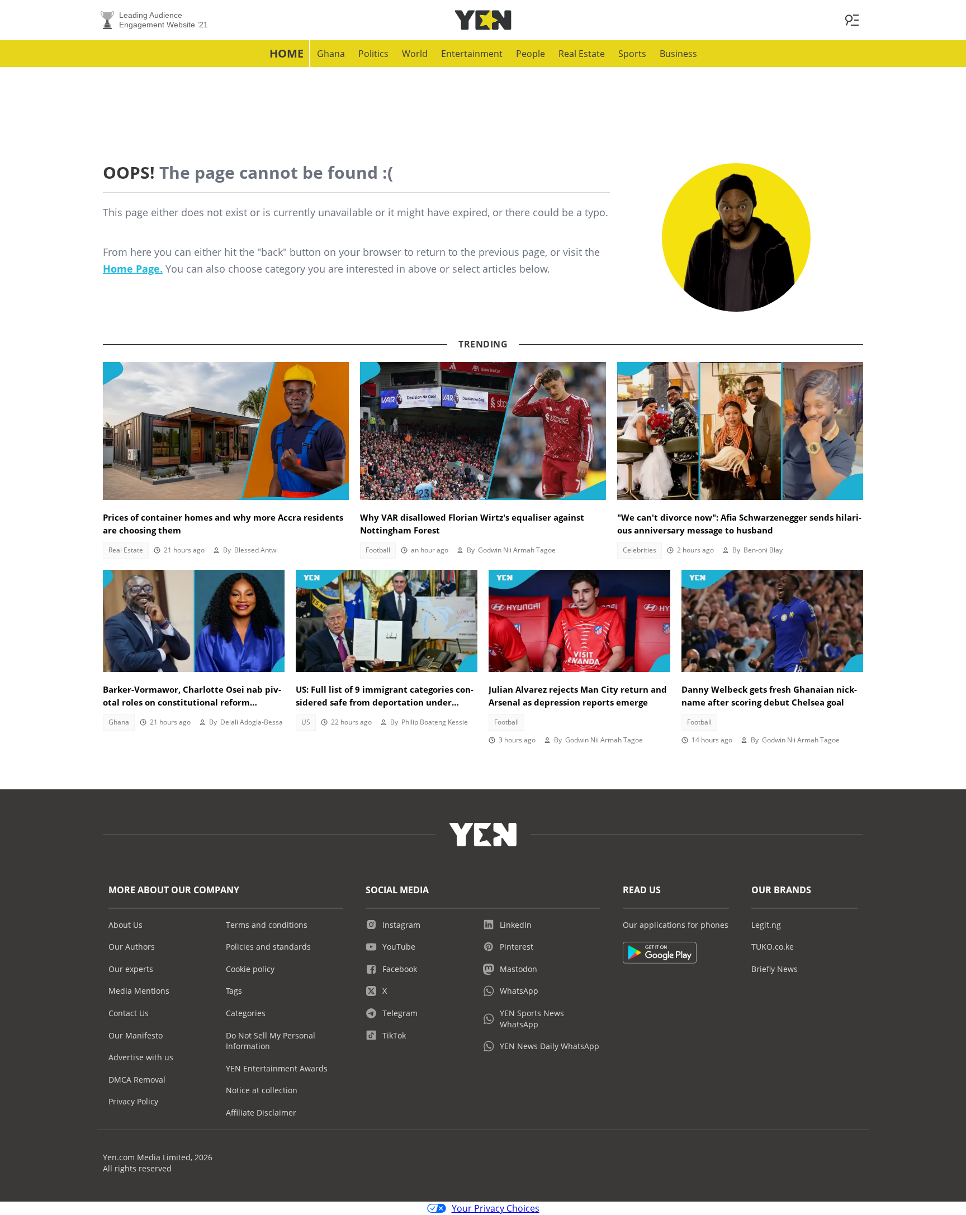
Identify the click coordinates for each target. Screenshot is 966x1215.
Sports (632, 53)
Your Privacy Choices (495, 1208)
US (305, 722)
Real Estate (581, 53)
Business (678, 53)
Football (378, 550)
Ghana (331, 53)
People (530, 53)
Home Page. (133, 268)
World (415, 53)
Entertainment (472, 53)
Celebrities (639, 550)
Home (286, 53)
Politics (373, 53)
